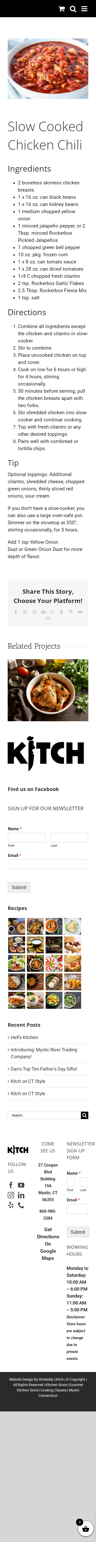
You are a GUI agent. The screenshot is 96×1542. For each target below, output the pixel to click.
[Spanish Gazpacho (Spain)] (54, 926)
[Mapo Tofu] (16, 982)
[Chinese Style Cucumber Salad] (72, 1000)
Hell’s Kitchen (24, 1037)
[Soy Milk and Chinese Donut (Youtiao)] (72, 982)
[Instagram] (11, 1195)
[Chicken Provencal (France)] (48, 662)
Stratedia (46, 1379)
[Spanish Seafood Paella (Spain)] (35, 926)
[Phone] (21, 1205)
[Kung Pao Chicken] (16, 1000)
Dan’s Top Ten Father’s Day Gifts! (44, 1069)
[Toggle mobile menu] (84, 8)
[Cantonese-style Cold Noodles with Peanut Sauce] (35, 982)
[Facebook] (11, 1185)
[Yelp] (11, 1205)
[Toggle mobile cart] (61, 8)
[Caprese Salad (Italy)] (54, 963)
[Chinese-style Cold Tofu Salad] (54, 1000)
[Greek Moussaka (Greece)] (54, 945)
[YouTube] (21, 1185)
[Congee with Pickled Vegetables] (35, 1000)
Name (15, 828)
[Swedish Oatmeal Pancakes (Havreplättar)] (16, 926)
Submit (19, 887)
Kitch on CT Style (28, 1081)
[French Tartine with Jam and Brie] (72, 945)
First (11, 845)
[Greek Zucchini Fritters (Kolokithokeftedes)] (35, 945)
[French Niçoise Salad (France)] (16, 963)
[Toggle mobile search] (73, 8)
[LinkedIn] (21, 1195)
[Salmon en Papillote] (72, 963)
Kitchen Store (56, 1385)
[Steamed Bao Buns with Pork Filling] (54, 982)
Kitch (60, 1379)
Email (14, 855)
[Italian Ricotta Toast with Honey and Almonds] (16, 945)
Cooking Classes (53, 1390)
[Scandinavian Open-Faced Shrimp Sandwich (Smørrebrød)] (72, 926)
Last (54, 845)
